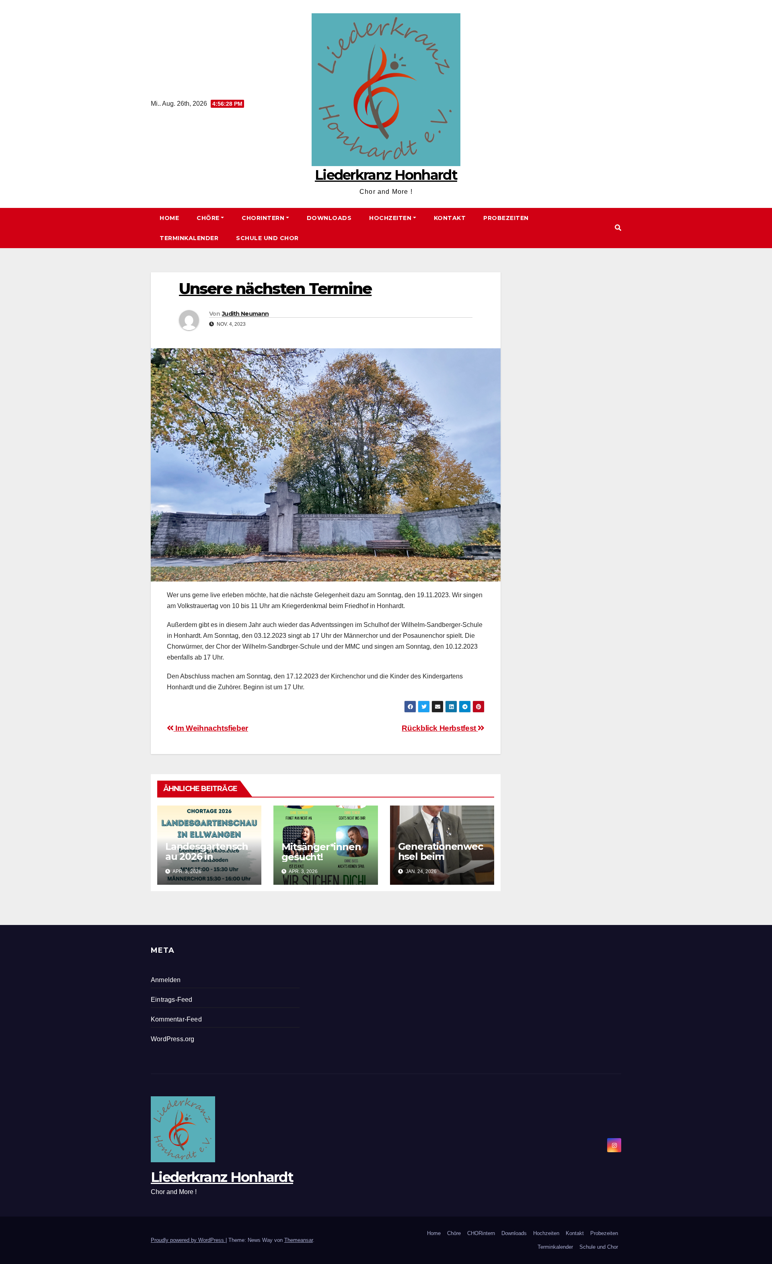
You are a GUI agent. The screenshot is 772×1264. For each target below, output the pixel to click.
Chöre (208, 218)
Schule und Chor (267, 238)
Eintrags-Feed (172, 999)
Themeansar (298, 1240)
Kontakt (450, 218)
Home (169, 218)
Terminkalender (189, 238)
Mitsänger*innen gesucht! (321, 852)
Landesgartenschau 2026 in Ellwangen (206, 856)
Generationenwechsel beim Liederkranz (440, 856)
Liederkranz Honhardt (386, 174)
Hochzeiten (390, 218)
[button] (618, 227)
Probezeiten (506, 218)
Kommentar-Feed (176, 1019)
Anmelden (166, 979)
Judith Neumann (245, 313)
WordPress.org (173, 1039)
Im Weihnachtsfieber (211, 728)
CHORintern (263, 218)
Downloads (329, 218)
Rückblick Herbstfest (440, 728)
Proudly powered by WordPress (188, 1240)
